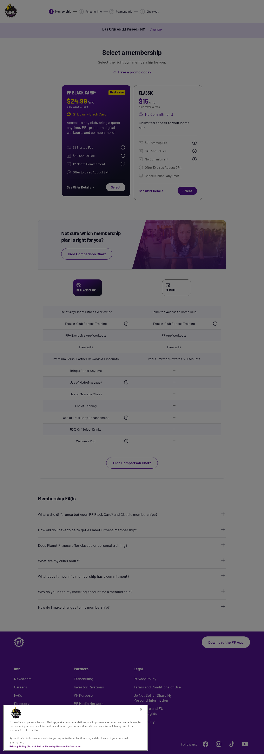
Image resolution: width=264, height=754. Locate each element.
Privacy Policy (17, 746)
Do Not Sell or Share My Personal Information (54, 746)
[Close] (141, 709)
